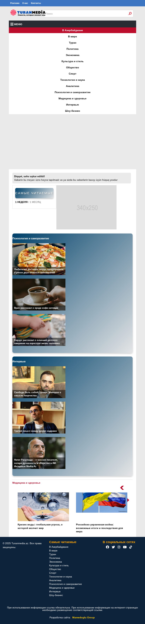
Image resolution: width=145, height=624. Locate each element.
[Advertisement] (72, 142)
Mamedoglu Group (83, 617)
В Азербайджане (72, 30)
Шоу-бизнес (72, 110)
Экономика (72, 55)
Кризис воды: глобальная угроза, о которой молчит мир (40, 526)
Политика (72, 48)
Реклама (14, 3)
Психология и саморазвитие (73, 92)
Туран (72, 42)
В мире (72, 36)
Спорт (72, 73)
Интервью (72, 104)
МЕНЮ (18, 24)
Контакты (36, 3)
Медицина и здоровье (72, 98)
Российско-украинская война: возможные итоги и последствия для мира (99, 528)
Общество (72, 67)
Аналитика (72, 86)
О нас (25, 3)
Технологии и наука (72, 79)
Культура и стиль (73, 61)
